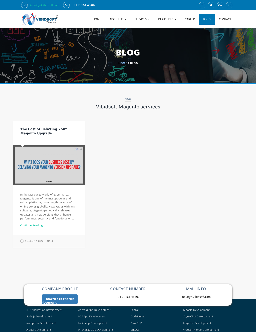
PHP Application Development (44, 310)
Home (97, 19)
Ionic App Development (92, 323)
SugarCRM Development (198, 316)
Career (190, 19)
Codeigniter (138, 316)
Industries (165, 19)
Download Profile (60, 299)
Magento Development (197, 323)
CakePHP (136, 323)
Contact (225, 19)
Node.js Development (39, 316)
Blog (207, 19)
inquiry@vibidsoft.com (44, 5)
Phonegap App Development (95, 329)
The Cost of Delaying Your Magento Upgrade (43, 131)
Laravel (135, 310)
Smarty (135, 329)
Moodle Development (196, 310)
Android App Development (94, 310)
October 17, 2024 (34, 241)
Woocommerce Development (201, 329)
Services (141, 19)
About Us (116, 19)
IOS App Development (92, 316)
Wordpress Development (41, 323)
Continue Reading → (33, 225)
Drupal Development (38, 329)
